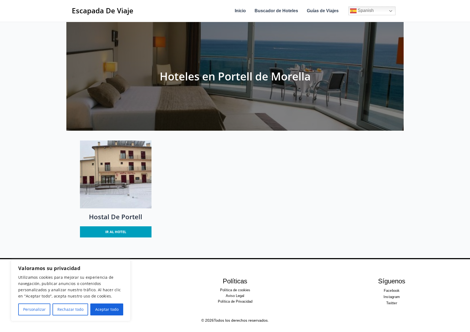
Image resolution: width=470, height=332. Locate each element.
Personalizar (34, 309)
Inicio (240, 10)
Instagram (392, 297)
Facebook (392, 291)
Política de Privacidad (235, 301)
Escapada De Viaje (102, 10)
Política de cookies (235, 290)
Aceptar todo (107, 309)
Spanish (365, 10)
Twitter (391, 303)
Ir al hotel (115, 231)
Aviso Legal (235, 296)
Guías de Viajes (323, 10)
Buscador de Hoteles (276, 10)
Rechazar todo (70, 309)
